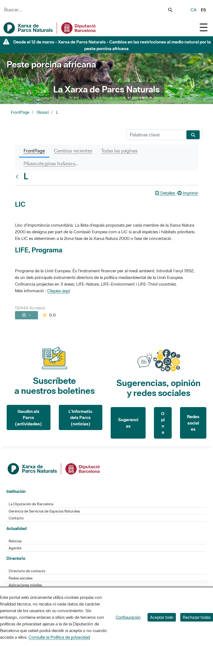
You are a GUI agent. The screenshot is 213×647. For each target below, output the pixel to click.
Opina (163, 423)
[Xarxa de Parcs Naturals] (50, 28)
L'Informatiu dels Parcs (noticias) (80, 417)
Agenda (15, 548)
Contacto (16, 518)
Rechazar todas (197, 617)
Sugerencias (128, 423)
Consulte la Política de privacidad (59, 637)
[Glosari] (18, 176)
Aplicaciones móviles (25, 585)
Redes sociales (193, 423)
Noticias (15, 541)
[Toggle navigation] (203, 27)
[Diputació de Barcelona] (54, 468)
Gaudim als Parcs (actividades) (28, 417)
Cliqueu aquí (58, 290)
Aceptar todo (161, 617)
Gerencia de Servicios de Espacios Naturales (44, 511)
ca (193, 9)
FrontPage (20, 112)
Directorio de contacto (27, 571)
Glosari (43, 112)
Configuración (128, 617)
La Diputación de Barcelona (31, 504)
